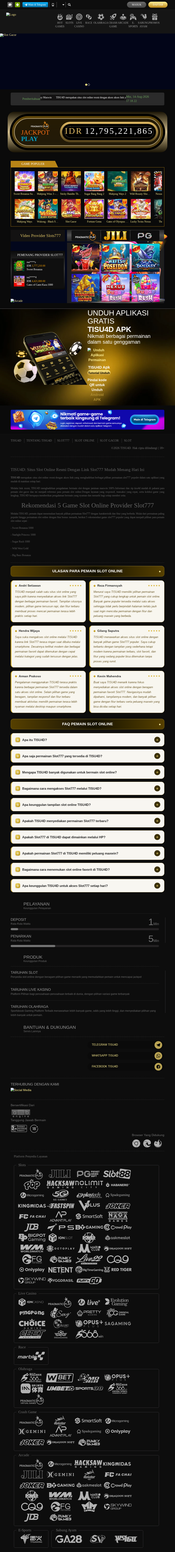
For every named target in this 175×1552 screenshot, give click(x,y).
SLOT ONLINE (85, 440)
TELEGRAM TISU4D (105, 1044)
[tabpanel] (87, 61)
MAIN (27, 181)
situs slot (37, 477)
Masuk (136, 4)
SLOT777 (63, 440)
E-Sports (133, 24)
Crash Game (113, 24)
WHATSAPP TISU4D (105, 1055)
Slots (69, 22)
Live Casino (79, 24)
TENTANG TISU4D (39, 440)
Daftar (158, 4)
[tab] (86, 235)
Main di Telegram (37, 4)
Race (88, 22)
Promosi (154, 22)
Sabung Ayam (143, 24)
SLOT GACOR (109, 440)
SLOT (128, 440)
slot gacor (24, 491)
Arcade (123, 22)
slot (80, 488)
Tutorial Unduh (99, 373)
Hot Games (59, 24)
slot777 (126, 477)
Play (29, 139)
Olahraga (100, 22)
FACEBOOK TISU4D (105, 1066)
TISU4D (16, 440)
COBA (88, 253)
